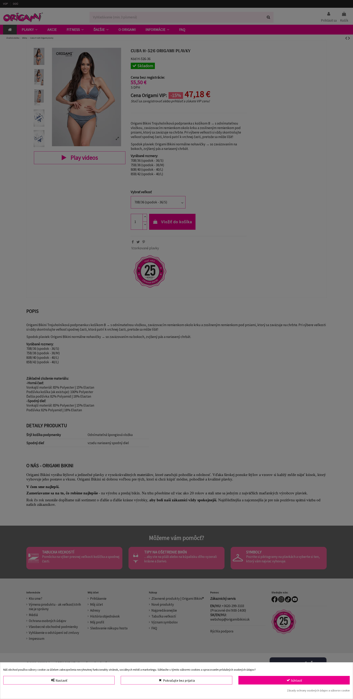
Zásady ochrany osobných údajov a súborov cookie (318, 690)
